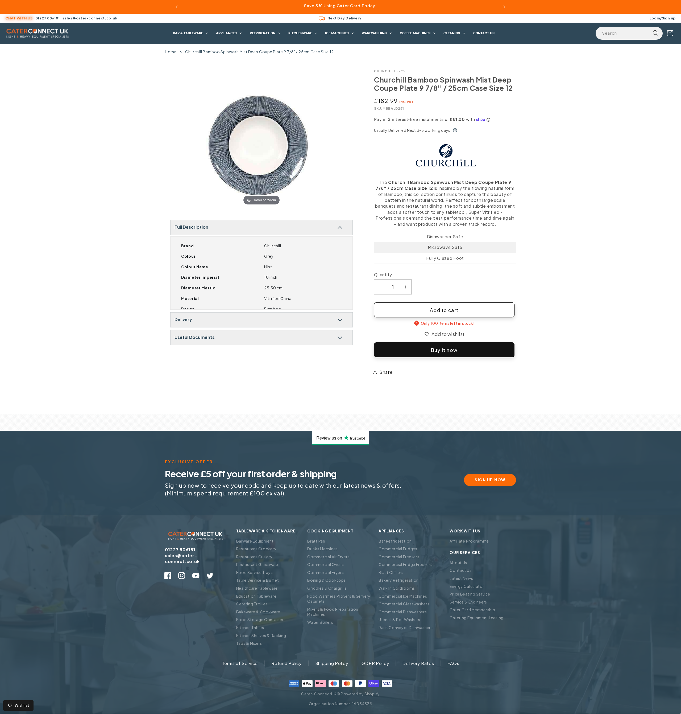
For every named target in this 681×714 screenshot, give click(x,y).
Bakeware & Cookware (258, 611)
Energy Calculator (467, 586)
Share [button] (386, 372)
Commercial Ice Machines (403, 596)
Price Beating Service (470, 594)
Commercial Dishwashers (403, 611)
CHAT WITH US (19, 18)
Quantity (383, 274)
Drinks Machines (322, 548)
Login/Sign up (663, 18)
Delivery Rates (418, 663)
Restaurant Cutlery (254, 556)
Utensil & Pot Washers (399, 619)
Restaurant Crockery (256, 548)
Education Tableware (256, 596)
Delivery (183, 319)
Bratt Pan (316, 541)
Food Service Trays (254, 572)
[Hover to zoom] (261, 137)
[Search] (656, 33)
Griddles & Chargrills (327, 588)
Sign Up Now (490, 479)
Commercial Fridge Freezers (406, 564)
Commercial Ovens (325, 564)
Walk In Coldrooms (397, 588)
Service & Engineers (468, 602)
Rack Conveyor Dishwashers (406, 627)
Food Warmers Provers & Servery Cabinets (339, 599)
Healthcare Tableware (257, 588)
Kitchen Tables (250, 627)
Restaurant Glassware (257, 564)
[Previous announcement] (176, 7)
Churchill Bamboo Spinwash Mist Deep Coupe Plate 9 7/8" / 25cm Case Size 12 (259, 51)
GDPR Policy (375, 663)
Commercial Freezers (399, 556)
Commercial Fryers (325, 572)
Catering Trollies (252, 603)
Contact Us (460, 570)
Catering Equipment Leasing (477, 617)
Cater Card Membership (472, 609)
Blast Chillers (391, 572)
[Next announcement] (504, 7)
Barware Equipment (255, 541)
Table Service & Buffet (257, 580)
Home (171, 51)
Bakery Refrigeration (399, 580)
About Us (458, 562)
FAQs (453, 663)
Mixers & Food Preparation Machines (332, 612)
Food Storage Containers (261, 619)
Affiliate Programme (469, 541)
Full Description (191, 227)
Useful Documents (195, 337)
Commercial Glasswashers (404, 603)
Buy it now (444, 350)
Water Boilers (320, 622)
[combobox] (629, 33)
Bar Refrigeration (395, 541)
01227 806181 (47, 18)
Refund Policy (286, 663)
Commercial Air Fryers (328, 556)
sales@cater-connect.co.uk (89, 18)
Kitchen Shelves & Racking (261, 635)
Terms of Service (240, 663)
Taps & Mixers (249, 643)
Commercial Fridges (398, 548)
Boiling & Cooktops (326, 580)
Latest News (461, 578)
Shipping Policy (331, 663)
